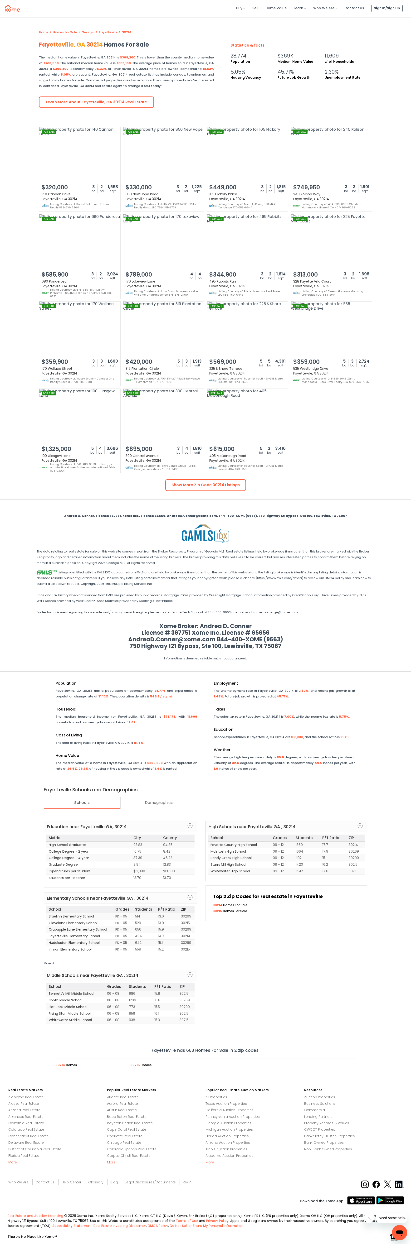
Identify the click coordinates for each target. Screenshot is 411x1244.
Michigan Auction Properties (229, 1129)
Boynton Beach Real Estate (130, 1123)
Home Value (276, 8)
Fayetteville (108, 32)
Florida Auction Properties (227, 1136)
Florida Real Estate (23, 1155)
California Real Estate (26, 1123)
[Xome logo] (12, 7)
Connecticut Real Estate (28, 1136)
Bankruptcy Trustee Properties (329, 1136)
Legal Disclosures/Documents (150, 1182)
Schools (82, 802)
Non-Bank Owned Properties (328, 1149)
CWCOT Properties (319, 1129)
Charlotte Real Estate (124, 1136)
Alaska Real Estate (23, 1103)
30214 (126, 32)
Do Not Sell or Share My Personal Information (207, 1225)
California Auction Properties (230, 1110)
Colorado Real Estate (26, 1129)
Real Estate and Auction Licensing (35, 1215)
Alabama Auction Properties (229, 1155)
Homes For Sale (65, 32)
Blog (114, 1182)
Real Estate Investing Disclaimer (119, 1225)
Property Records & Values (326, 1123)
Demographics (159, 802)
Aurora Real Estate (122, 1103)
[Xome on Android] (390, 1200)
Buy (239, 8)
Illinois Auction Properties (226, 1149)
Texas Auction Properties (226, 1103)
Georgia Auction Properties (228, 1123)
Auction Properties (319, 1097)
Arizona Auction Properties (228, 1142)
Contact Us (354, 8)
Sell (255, 8)
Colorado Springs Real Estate (132, 1149)
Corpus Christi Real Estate (129, 1155)
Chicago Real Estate (124, 1142)
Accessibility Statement (72, 1225)
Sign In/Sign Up (387, 8)
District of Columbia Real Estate (34, 1149)
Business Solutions (320, 1103)
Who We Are (323, 8)
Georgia (88, 32)
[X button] (388, 1184)
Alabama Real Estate (26, 1097)
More (12, 1162)
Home (43, 32)
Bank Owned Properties (324, 1142)
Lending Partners (318, 1116)
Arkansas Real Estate (26, 1116)
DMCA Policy (158, 1225)
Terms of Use (187, 1220)
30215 (218, 911)
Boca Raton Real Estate (127, 1116)
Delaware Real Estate (26, 1142)
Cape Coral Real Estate (126, 1129)
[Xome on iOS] (361, 1200)
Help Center (71, 1182)
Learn (298, 8)
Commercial (315, 1110)
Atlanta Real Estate (123, 1097)
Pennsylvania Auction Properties (233, 1116)
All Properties (216, 1097)
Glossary (95, 1182)
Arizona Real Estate (24, 1110)
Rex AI (187, 1182)
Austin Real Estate (122, 1110)
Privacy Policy (217, 1220)
